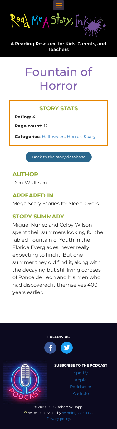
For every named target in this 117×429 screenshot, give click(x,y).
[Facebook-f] (50, 348)
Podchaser (80, 386)
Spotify (81, 373)
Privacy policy (58, 419)
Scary (90, 136)
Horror (74, 136)
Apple (81, 379)
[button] (58, 5)
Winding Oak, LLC (77, 413)
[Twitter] (67, 348)
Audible (81, 393)
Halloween (53, 136)
